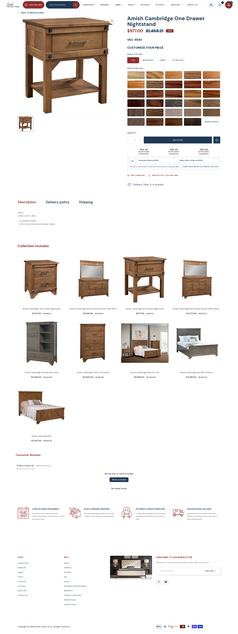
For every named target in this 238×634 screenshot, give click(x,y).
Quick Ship (22, 591)
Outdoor (22, 582)
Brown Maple (148, 60)
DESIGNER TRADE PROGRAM (75, 586)
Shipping (86, 202)
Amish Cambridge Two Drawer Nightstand (41, 309)
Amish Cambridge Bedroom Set (144, 372)
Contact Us (23, 595)
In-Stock (21, 586)
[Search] (75, 5)
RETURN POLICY (70, 600)
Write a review (119, 479)
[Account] (211, 5)
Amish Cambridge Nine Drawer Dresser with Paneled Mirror (196, 309)
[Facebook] (159, 582)
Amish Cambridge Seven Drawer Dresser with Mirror (93, 309)
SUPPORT (67, 572)
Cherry (163, 60)
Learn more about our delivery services (200, 166)
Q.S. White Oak (177, 60)
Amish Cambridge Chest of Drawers (93, 372)
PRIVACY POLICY (70, 604)
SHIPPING (67, 568)
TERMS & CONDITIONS (72, 595)
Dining (20, 572)
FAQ (65, 577)
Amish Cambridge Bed (42, 436)
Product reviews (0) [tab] (25, 465)
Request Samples (211, 122)
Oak (133, 60)
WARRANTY (68, 591)
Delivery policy (57, 202)
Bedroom (22, 568)
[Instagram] (166, 582)
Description (27, 202)
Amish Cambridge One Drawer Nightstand (145, 309)
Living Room (23, 563)
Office (20, 577)
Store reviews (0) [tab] (43, 465)
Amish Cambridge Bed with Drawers (196, 372)
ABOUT (66, 563)
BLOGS (66, 582)
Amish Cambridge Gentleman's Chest (42, 372)
